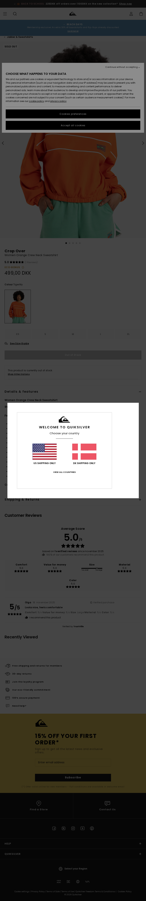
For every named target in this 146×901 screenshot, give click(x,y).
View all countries (64, 472)
